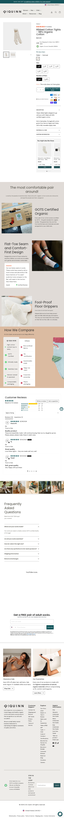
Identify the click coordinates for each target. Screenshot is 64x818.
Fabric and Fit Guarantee (43, 721)
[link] (45, 150)
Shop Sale (7, 688)
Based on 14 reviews (11, 403)
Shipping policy (39, 816)
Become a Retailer (43, 748)
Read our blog (43, 757)
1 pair (39, 79)
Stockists (43, 760)
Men (32, 10)
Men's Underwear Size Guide (56, 720)
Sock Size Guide (55, 732)
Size (37, 63)
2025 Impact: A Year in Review (43, 714)
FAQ (54, 710)
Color (42, 55)
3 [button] (31, 471)
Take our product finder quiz (56, 737)
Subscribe (50, 627)
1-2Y (39, 66)
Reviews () (9, 417)
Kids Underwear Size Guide (56, 727)
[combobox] (13, 627)
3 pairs (46, 79)
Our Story (43, 708)
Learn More (38, 693)
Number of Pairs (41, 76)
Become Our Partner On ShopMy (43, 743)
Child (38, 10)
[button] (40, 27)
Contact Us (31, 710)
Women (25, 10)
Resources (32, 14)
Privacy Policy (30, 720)
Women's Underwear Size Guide (56, 714)
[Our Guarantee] (47, 663)
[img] (15, 421)
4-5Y (57, 66)
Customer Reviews (43, 752)
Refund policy (12, 816)
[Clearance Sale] (17, 663)
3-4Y (50, 66)
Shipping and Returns (32, 713)
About (24, 14)
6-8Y (45, 71)
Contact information (49, 816)
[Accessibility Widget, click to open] (61, 409)
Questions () (18, 417)
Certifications (44, 738)
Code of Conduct (43, 735)
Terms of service (29, 816)
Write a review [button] (41, 401)
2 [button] (29, 471)
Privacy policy (21, 816)
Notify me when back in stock (52, 89)
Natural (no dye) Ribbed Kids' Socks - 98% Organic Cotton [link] (44, 158)
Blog (40, 14)
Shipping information (42, 134)
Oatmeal (37, 58)
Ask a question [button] (53, 401)
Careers (42, 762)
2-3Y (44, 66)
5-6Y (39, 71)
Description (40, 110)
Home (38, 24)
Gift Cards (31, 716)
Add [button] (45, 167)
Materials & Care (41, 130)
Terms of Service (30, 724)
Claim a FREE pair (44, 726)
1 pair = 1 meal (42, 731)
